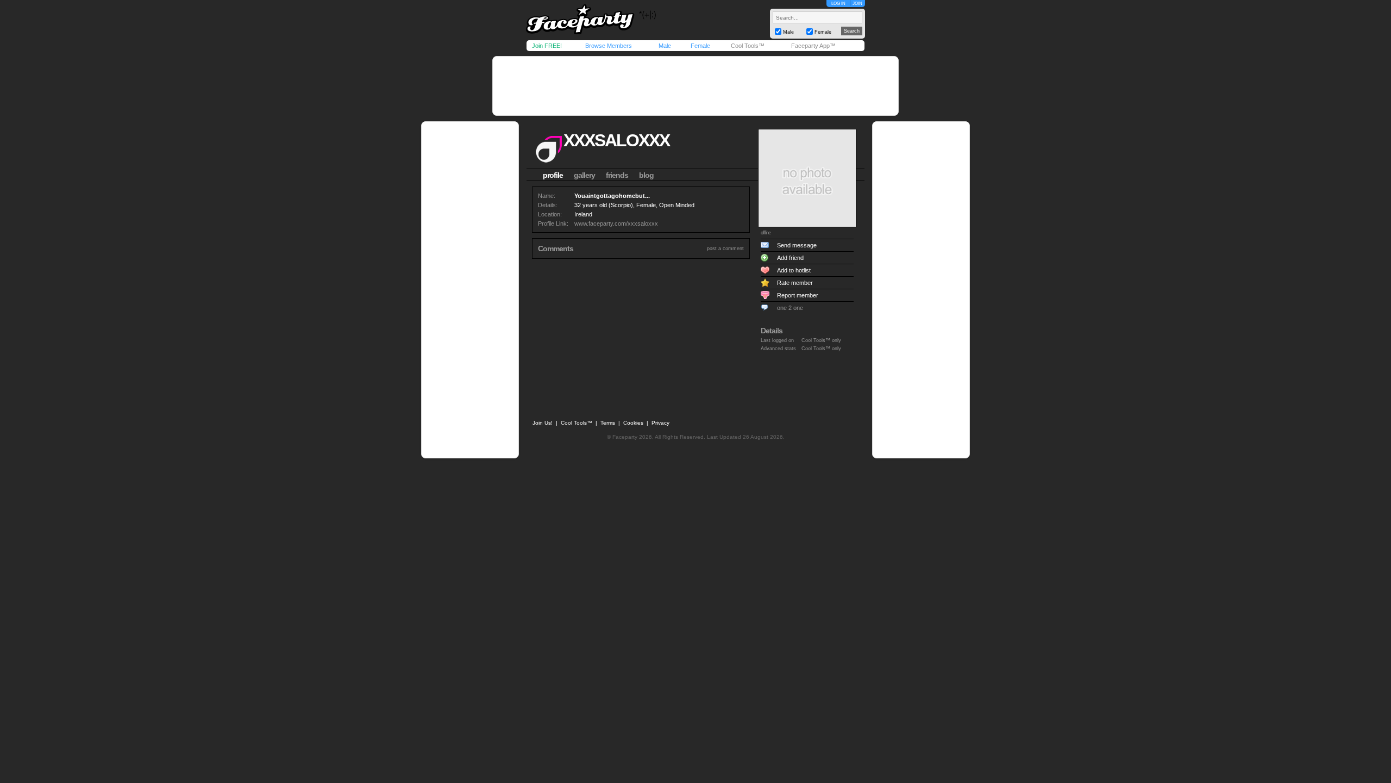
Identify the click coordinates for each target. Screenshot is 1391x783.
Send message (797, 245)
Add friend (790, 257)
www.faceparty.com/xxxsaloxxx (616, 223)
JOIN (857, 3)
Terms (607, 423)
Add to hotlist (794, 270)
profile (553, 175)
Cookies (633, 423)
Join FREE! (547, 45)
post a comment (725, 248)
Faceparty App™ (813, 45)
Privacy (660, 423)
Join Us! (542, 423)
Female (700, 45)
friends (617, 175)
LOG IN (838, 3)
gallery (584, 175)
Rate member (795, 282)
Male (665, 45)
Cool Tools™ (748, 45)
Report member (797, 295)
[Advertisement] (695, 85)
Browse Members (608, 45)
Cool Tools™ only (821, 340)
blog (646, 175)
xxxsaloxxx (616, 140)
